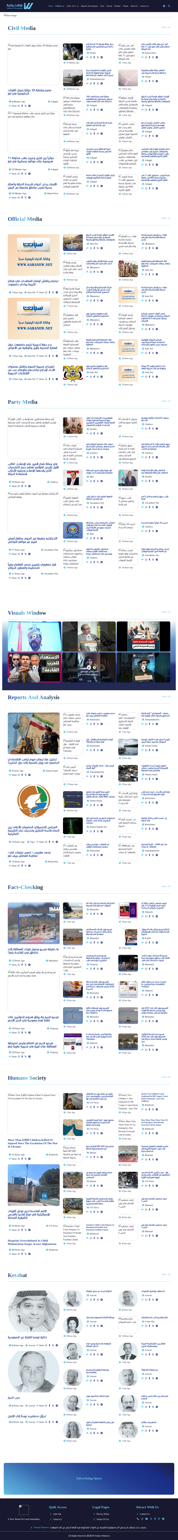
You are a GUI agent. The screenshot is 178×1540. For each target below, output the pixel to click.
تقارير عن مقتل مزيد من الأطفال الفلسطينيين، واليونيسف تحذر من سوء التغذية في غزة (99, 1096)
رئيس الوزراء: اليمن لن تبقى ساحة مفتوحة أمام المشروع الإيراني (100, 176)
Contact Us (144, 6)
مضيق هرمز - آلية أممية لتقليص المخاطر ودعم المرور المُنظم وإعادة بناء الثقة (100, 1122)
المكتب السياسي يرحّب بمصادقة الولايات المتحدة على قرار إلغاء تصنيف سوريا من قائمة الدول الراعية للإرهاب (100, 526)
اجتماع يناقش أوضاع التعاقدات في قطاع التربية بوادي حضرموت (33, 282)
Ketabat (117, 6)
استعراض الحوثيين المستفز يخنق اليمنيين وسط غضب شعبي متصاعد (100, 820)
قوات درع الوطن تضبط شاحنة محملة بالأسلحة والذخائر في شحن (154, 237)
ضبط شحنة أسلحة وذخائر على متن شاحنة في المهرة (99, 123)
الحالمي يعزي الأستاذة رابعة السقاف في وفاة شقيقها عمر (154, 471)
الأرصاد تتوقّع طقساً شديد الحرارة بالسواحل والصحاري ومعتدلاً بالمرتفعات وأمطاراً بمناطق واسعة (155, 98)
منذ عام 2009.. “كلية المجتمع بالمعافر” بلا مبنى (154, 845)
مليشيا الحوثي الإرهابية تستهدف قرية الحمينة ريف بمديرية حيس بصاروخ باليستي (154, 342)
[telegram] (29, 105)
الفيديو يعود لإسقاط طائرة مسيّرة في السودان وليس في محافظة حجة (99, 1010)
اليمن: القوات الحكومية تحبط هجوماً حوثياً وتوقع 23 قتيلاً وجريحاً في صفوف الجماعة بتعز (99, 72)
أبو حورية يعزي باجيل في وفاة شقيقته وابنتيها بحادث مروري (99, 471)
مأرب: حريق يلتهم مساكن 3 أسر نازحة (154, 497)
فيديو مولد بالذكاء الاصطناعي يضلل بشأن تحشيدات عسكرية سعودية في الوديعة (99, 931)
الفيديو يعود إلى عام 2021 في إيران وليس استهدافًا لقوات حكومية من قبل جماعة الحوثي (154, 1010)
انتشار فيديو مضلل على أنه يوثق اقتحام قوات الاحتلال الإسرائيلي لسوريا (155, 931)
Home (50, 6)
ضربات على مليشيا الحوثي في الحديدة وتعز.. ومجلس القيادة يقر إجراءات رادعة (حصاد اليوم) (100, 446)
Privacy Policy (102, 1514)
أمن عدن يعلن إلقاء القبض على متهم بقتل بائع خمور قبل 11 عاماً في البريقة (155, 46)
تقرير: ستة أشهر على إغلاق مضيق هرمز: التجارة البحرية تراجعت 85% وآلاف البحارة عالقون (100, 794)
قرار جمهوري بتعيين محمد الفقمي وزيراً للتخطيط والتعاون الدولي (32, 566)
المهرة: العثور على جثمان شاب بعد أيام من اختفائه (99, 497)
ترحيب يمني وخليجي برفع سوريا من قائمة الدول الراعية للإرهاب (155, 550)
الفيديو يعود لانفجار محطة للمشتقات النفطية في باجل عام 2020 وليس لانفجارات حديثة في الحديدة (100, 985)
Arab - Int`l (72, 6)
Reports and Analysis (89, 6)
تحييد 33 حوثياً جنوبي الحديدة (154, 522)
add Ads (57, 1514)
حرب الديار (14, 1397)
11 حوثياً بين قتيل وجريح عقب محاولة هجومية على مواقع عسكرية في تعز (31, 159)
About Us (134, 6)
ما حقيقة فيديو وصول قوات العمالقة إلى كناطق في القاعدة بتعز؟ (33, 950)
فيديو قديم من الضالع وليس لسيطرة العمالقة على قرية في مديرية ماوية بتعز (32, 1044)
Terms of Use (102, 1519)
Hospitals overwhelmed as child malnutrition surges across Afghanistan (32, 1242)
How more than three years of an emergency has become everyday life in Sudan (154, 1122)
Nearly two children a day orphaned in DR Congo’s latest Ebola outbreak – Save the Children (154, 1097)
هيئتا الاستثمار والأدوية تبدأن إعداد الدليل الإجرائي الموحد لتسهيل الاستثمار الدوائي (99, 289)
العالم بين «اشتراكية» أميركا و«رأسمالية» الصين (153, 1344)
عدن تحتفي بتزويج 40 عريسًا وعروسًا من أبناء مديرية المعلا (153, 367)
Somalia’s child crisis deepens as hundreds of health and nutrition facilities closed (100, 1227)
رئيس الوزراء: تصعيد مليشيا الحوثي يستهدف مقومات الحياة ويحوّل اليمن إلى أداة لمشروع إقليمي (155, 317)
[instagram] (159, 1519)
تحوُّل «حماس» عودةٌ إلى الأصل (27, 1416)
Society (109, 6)
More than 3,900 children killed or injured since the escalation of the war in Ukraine (33, 1143)
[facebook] (22, 105)
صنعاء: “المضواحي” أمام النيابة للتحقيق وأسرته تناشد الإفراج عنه (155, 714)
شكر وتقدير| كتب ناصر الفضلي (154, 1317)
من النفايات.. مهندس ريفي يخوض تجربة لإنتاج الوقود (97, 845)
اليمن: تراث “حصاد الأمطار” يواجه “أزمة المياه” (100, 766)
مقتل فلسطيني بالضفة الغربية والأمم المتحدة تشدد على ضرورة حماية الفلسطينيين (100, 1201)
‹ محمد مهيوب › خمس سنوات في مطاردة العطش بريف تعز (29, 854)
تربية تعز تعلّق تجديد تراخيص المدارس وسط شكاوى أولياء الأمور (98, 151)
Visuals (125, 6)
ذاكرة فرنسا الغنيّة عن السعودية (27, 1337)
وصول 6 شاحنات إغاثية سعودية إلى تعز (155, 419)
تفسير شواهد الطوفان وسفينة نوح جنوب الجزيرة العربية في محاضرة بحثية (154, 1148)
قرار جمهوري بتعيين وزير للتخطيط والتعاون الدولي (97, 314)
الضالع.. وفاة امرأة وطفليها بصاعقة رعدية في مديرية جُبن (153, 71)
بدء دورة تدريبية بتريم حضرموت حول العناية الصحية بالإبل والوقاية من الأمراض (32, 346)
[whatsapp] (19, 105)
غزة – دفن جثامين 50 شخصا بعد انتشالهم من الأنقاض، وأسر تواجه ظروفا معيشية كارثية (155, 1174)
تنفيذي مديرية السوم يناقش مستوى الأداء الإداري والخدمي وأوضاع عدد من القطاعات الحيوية (31, 370)
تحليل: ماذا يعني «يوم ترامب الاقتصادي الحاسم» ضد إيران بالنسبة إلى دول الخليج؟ (33, 761)
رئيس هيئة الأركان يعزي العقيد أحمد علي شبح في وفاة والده (99, 262)
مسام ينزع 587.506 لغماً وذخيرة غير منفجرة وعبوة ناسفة (100, 1147)
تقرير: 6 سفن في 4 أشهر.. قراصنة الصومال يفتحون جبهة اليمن (155, 740)
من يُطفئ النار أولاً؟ (149, 1370)
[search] (169, 6)
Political (58, 6)
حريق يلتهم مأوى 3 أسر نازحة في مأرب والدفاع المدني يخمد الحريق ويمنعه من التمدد (155, 446)
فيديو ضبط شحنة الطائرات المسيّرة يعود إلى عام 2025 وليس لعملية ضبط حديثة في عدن (154, 1038)
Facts (102, 6)
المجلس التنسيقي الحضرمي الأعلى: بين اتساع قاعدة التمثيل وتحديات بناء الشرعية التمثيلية (34, 830)
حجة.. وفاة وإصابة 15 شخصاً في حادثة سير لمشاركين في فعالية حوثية (100, 46)
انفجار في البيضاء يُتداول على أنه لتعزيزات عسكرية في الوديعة (100, 904)
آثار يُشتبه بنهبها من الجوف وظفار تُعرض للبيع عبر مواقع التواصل (32, 540)
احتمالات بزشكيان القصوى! (153, 1291)
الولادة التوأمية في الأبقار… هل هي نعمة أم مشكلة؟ (99, 740)
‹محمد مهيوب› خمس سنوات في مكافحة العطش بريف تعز (100, 714)
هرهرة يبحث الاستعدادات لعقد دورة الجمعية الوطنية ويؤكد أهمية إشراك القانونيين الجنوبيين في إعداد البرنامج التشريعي (100, 421)
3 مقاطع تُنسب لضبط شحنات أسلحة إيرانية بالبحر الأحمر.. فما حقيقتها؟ (99, 1036)
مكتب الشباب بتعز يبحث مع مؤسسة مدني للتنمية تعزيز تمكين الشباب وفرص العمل (153, 125)
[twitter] (25, 105)
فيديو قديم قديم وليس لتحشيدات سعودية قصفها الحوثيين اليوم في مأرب (98, 958)
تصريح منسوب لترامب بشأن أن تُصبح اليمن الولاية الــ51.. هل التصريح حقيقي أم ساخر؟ (154, 905)
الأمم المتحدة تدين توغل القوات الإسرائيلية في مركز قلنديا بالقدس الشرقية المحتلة (29, 1214)
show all (166, 27)
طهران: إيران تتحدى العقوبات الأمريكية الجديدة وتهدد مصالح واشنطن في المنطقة (154, 768)
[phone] (138, 1519)
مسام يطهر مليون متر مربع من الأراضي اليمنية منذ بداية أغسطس (99, 1174)
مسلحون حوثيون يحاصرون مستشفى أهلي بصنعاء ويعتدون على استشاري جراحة (99, 551)
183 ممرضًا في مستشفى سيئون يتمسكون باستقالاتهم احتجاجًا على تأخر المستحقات (99, 98)
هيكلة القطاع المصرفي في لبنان (100, 1317)
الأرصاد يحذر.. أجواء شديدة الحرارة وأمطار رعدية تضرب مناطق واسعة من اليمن (32, 185)
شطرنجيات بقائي (148, 1422)
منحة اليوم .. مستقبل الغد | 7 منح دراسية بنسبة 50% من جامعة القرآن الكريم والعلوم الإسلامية (155, 177)
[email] (146, 1519)
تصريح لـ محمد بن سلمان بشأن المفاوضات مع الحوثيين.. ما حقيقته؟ (153, 984)
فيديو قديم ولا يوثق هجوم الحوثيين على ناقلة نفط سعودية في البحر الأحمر (33, 1018)
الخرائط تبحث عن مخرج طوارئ (99, 1291)
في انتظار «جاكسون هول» (97, 1396)
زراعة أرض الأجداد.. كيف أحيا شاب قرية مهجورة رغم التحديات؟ (155, 793)
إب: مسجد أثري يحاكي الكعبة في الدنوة (154, 819)
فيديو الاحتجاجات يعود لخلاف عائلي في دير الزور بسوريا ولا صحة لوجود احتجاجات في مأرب (155, 958)
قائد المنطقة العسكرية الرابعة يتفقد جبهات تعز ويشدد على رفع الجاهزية (100, 342)
